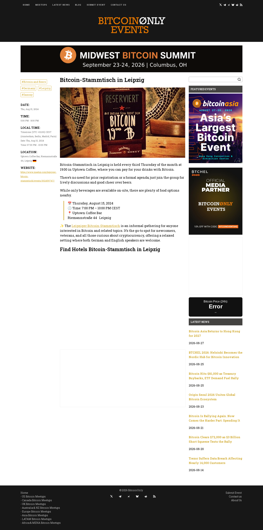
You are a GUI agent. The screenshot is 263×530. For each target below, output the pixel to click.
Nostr (229, 4)
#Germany (28, 88)
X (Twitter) (220, 4)
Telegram (224, 4)
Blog (78, 4)
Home (26, 4)
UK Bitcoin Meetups (34, 504)
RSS (241, 4)
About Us (236, 500)
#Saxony (27, 94)
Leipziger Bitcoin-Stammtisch (96, 226)
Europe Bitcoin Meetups (36, 511)
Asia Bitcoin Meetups (35, 515)
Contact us (118, 4)
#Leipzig (44, 88)
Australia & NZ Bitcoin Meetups (41, 507)
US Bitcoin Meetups (34, 496)
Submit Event (96, 4)
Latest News (61, 4)
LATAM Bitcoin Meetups (37, 519)
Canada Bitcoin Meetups (37, 500)
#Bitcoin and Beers (34, 82)
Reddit (237, 4)
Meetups (41, 4)
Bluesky (233, 4)
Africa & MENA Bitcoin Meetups (41, 522)
